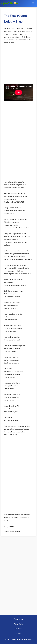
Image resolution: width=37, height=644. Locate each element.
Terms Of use (18, 619)
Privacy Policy (18, 624)
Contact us (18, 629)
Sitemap (18, 634)
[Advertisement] (18, 62)
